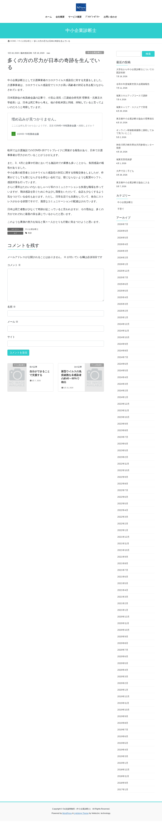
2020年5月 (122, 663)
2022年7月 (122, 490)
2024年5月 (122, 370)
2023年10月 (123, 417)
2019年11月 (123, 703)
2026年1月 (122, 264)
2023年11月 (123, 410)
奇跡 (30, 233)
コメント (14, 265)
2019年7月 (122, 729)
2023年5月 (122, 450)
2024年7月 (122, 357)
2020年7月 (122, 650)
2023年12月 (123, 404)
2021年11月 (123, 543)
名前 (11, 306)
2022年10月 (123, 470)
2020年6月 (122, 656)
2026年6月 (122, 231)
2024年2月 (122, 390)
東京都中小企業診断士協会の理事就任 (135, 118)
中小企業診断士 (94, 52)
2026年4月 (122, 244)
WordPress (67, 813)
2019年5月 (122, 743)
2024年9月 (122, 344)
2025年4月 (122, 297)
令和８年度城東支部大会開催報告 (133, 84)
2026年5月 (122, 237)
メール (12, 321)
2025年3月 (122, 304)
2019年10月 (123, 709)
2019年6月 (122, 736)
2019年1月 (122, 763)
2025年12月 (123, 271)
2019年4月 (122, 749)
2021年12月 (123, 537)
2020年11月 (123, 623)
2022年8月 (122, 483)
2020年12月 (123, 616)
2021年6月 (122, 576)
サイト (11, 337)
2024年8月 (122, 350)
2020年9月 (122, 636)
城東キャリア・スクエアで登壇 (131, 107)
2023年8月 (122, 430)
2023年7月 (122, 437)
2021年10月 (123, 550)
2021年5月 (122, 583)
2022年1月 (122, 530)
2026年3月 (122, 251)
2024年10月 (123, 337)
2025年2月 (122, 310)
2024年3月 (122, 384)
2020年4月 (122, 670)
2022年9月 (122, 477)
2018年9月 (122, 783)
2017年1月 (122, 789)
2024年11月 (123, 330)
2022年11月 (123, 463)
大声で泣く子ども (125, 171)
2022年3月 (122, 517)
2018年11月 (123, 776)
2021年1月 (122, 610)
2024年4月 (122, 377)
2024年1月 (122, 397)
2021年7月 (122, 570)
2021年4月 (122, 590)
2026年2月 (122, 257)
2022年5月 (122, 503)
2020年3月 (122, 676)
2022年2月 (122, 523)
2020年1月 (122, 690)
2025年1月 (122, 317)
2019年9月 (122, 716)
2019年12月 (123, 696)
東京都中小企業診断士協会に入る (133, 182)
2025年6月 (122, 284)
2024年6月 (122, 364)
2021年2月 (122, 603)
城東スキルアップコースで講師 (131, 95)
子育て (120, 209)
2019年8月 (122, 723)
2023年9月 (122, 423)
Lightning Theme (81, 813)
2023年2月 (122, 457)
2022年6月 (122, 497)
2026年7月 (122, 224)
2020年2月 (122, 683)
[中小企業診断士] (17, 369)
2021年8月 (122, 563)
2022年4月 (122, 510)
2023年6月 (122, 443)
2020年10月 (123, 630)
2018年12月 (123, 769)
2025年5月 (122, 290)
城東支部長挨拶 (124, 159)
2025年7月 (122, 277)
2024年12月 (123, 324)
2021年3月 (122, 596)
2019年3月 (122, 756)
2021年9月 (122, 556)
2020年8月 (122, 643)
